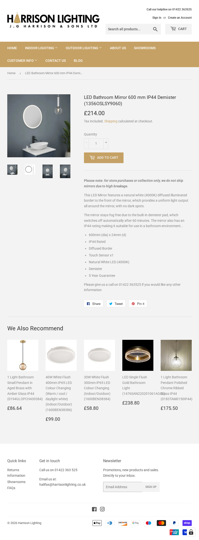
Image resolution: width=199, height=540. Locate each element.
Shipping (110, 121)
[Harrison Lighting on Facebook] (94, 510)
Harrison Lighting (29, 523)
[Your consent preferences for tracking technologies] (191, 532)
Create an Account (180, 17)
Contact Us (55, 61)
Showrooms (145, 48)
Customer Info (20, 61)
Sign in (156, 17)
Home (12, 48)
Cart (182, 29)
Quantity (90, 134)
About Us (118, 48)
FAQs (11, 488)
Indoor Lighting (40, 48)
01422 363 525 (66, 470)
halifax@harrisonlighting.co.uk (62, 484)
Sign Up (151, 487)
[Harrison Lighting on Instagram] (102, 510)
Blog (78, 61)
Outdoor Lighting (82, 48)
